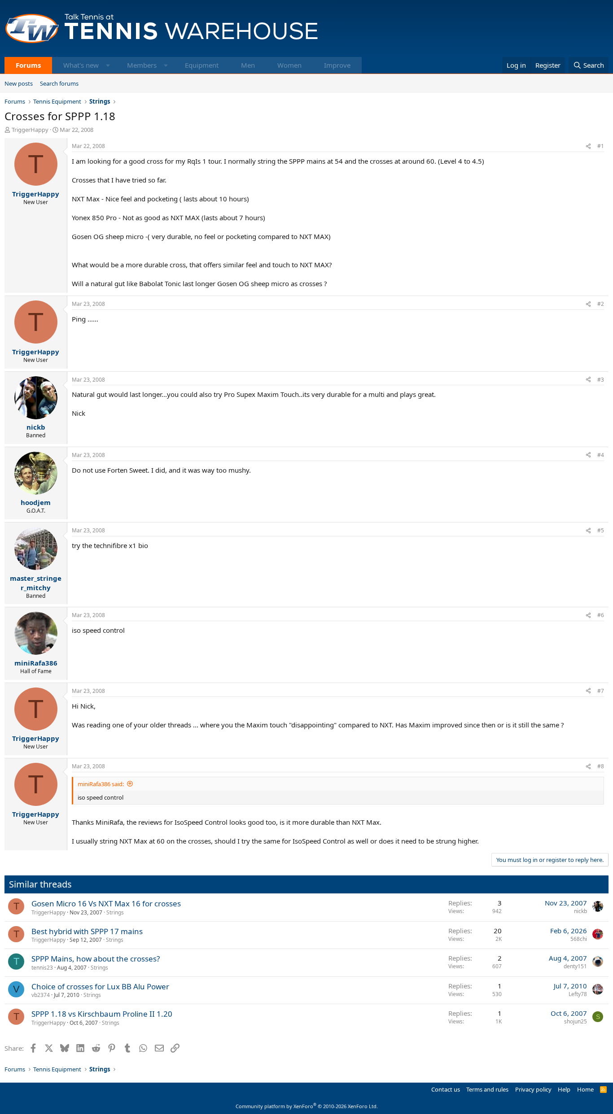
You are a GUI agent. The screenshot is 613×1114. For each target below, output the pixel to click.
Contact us (445, 1089)
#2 (600, 304)
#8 (600, 766)
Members (142, 65)
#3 (600, 379)
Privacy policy (533, 1089)
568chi (578, 939)
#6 (600, 615)
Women (289, 65)
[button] (108, 65)
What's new (81, 65)
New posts (18, 83)
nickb (580, 911)
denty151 (575, 966)
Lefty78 (578, 994)
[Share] (588, 146)
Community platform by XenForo (307, 1106)
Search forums (59, 83)
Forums (28, 65)
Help (564, 1089)
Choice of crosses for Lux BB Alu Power (100, 986)
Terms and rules (487, 1089)
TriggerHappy (30, 130)
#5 (600, 530)
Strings (115, 912)
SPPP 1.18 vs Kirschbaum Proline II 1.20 (101, 1014)
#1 (600, 146)
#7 (600, 691)
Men (248, 65)
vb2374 (40, 995)
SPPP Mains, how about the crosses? (95, 958)
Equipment (202, 65)
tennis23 (42, 967)
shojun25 (575, 1021)
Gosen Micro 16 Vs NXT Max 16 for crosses (106, 903)
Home (585, 1089)
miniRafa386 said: (101, 784)
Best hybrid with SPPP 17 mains (87, 931)
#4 (600, 455)
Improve (337, 65)
